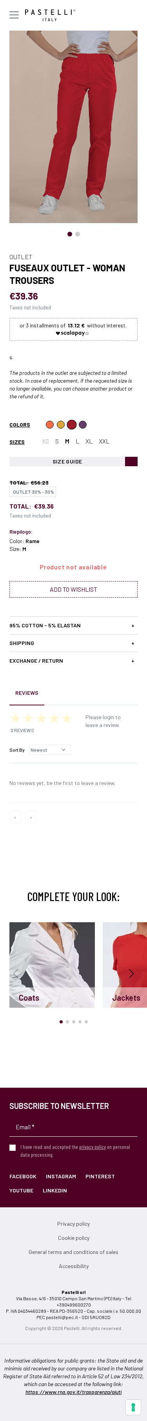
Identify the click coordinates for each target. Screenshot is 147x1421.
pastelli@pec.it (62, 1317)
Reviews (26, 692)
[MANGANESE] (82, 424)
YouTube (21, 1190)
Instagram (61, 1176)
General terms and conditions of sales (73, 1251)
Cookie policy (73, 1237)
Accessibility (74, 1266)
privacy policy (92, 1146)
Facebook (22, 1176)
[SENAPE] (60, 424)
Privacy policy (73, 1223)
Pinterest (100, 1176)
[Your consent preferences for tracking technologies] (133, 1407)
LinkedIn (55, 1190)
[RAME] (71, 424)
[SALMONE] (49, 424)
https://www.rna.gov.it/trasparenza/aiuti (73, 1391)
